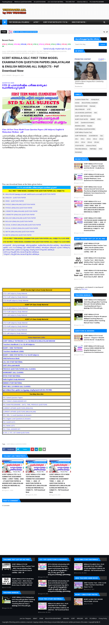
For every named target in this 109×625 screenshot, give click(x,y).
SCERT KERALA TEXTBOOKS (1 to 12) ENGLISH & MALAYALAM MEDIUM (29, 341)
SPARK (41, 618)
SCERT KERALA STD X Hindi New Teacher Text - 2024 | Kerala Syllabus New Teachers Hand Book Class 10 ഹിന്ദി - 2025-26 (95, 261)
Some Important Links (36, 337)
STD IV (95, 139)
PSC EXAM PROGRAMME (97, 2)
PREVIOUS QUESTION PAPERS (23, 2)
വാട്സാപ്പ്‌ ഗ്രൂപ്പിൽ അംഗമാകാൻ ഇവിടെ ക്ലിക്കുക (21, 252)
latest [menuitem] (36, 22)
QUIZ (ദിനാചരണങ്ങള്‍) (11, 365)
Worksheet (78, 152)
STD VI (83, 142)
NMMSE (92, 119)
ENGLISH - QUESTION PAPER (15, 198)
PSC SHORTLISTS (9, 422)
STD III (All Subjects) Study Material (15, 326)
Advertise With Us (82, 2)
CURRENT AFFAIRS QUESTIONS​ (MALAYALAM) (19, 412)
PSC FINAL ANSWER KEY (11, 429)
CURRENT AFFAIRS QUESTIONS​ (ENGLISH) (18, 408)
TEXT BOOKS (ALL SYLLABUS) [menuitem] (19, 22)
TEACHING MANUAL (81, 149)
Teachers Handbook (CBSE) (13, 351)
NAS (95, 113)
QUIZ (76, 122)
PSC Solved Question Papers (13, 398)
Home (4, 51)
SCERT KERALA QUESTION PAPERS (17, 51)
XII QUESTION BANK (40, 2)
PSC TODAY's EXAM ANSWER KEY (15, 401)
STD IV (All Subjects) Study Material (15, 323)
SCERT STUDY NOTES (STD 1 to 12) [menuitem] (55, 22)
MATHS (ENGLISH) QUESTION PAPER (18, 235)
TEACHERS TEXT (70, 2)
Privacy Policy (103, 618)
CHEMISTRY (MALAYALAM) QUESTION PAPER (21, 211)
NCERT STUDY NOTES (81, 119)
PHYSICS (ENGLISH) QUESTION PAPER (18, 208)
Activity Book (95, 99)
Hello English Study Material (14, 379)
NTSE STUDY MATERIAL (11, 376)
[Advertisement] (36, 163)
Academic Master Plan (81, 99)
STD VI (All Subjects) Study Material (15, 312)
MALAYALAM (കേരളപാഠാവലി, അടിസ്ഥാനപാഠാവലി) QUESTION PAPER (30, 194)
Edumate (92, 106)
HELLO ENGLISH (80, 109)
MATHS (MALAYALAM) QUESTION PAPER (19, 232)
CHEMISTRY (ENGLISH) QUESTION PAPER (19, 215)
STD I (76, 139)
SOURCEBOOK (93, 136)
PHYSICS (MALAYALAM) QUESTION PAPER (20, 204)
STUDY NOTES (79, 145)
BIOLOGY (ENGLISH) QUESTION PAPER (19, 221)
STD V (77, 142)
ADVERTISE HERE (8, 83)
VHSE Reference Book (11, 358)
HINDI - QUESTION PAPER (14, 201)
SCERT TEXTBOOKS (80, 136)
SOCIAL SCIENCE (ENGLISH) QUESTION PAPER (21, 228)
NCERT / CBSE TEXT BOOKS (83, 116)
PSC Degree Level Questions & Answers (17, 419)
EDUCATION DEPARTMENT (53, 618)
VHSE (100, 149)
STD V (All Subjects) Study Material (15, 315)
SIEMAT (35, 618)
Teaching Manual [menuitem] (31, 27)
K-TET (88, 109)
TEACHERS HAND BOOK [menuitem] (12, 27)
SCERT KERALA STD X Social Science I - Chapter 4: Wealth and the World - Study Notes (94, 166)
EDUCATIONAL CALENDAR (90, 103)
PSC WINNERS (8, 75)
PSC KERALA (93, 618)
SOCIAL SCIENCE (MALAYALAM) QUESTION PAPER (23, 225)
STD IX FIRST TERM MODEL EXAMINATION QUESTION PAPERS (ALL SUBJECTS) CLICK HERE (36, 238)
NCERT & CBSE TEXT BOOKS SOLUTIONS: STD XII (93, 600)
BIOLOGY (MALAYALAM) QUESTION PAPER (20, 218)
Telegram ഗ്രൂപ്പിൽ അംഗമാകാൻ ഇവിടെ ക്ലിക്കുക (21, 254)
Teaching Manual (7, 2)
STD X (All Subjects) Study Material (15, 293)
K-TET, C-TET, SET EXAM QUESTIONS (16, 433)
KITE (86, 618)
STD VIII (96, 142)
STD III (88, 139)
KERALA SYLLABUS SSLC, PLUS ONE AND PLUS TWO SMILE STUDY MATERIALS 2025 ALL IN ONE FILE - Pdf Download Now (58, 607)
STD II (82, 139)
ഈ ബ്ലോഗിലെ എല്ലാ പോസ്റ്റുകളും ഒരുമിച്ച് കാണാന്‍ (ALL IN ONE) (27, 390)
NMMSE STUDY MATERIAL (12, 383)
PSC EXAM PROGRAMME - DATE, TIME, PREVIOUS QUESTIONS (25, 405)
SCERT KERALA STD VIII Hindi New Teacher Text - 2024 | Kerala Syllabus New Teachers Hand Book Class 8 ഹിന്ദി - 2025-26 (95, 274)
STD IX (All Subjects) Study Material (15, 297)
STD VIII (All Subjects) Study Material (15, 300)
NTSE (99, 119)
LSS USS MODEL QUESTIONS (83, 113)
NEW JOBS (80, 618)
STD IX (101, 139)
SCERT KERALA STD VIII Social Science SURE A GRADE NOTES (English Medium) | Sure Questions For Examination (94, 177)
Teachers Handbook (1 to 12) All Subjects (19, 344)
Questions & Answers (87, 122)
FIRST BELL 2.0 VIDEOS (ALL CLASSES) (16, 386)
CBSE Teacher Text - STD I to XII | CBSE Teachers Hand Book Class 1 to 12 (95, 585)
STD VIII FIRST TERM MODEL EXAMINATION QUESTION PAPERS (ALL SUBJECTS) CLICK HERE (36, 242)
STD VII (90, 142)
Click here (84, 289)
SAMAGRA (66, 618)
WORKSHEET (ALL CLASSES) (13, 372)
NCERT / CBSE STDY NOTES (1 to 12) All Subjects (21, 355)
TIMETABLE (93, 149)
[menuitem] (4, 22)
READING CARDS (80, 126)
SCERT (73, 618)
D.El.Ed (77, 103)
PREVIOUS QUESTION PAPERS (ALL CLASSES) (19, 369)
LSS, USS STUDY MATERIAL (13, 362)
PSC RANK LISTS (9, 426)
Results (90, 126)
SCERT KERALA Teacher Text (83, 132)
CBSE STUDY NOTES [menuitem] (78, 22)
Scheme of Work (91, 145)
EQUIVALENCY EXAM (81, 106)
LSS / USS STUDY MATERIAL (55, 2)
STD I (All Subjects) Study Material (15, 333)
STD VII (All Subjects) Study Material (15, 308)
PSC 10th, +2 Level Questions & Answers (17, 415)
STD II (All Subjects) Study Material (15, 330)
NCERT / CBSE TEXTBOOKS (13, 348)
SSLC (101, 136)
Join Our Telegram (25, 618)
